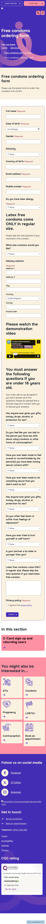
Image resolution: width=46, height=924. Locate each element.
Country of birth (15, 161)
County (9, 303)
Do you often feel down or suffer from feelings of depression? (20, 519)
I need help (33, 3)
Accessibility (7, 841)
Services (14, 47)
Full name (11, 111)
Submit (11, 614)
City (8, 286)
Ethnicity (11, 148)
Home (4, 47)
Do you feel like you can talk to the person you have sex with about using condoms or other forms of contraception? (22, 437)
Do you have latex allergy (19, 199)
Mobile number (14, 186)
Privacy (4, 850)
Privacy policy (13, 600)
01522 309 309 (20, 830)
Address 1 (10, 268)
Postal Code (11, 311)
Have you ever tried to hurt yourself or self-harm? (20, 537)
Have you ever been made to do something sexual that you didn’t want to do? (23, 481)
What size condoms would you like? (22, 247)
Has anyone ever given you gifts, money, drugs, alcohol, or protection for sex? (23, 416)
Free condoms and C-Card (17, 52)
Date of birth (13, 123)
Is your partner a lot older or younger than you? (21, 553)
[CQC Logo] (10, 870)
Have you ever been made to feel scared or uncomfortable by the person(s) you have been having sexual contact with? (23, 460)
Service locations (14, 819)
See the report (10, 889)
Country (9, 294)
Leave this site (10, 3)
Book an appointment (16, 823)
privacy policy (26, 605)
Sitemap (5, 845)
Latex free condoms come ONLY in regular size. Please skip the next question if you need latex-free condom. (23, 572)
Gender (10, 136)
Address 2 (10, 277)
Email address (13, 174)
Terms (4, 836)
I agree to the (20, 605)
